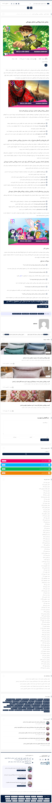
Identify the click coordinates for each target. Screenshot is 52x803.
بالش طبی (48, 501)
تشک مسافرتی (47, 599)
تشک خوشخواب (46, 580)
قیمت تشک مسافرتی (19, 705)
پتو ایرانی (48, 526)
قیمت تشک (27, 705)
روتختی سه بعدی (46, 659)
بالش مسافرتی (47, 513)
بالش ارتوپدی (47, 484)
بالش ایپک (47, 491)
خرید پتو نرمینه (16, 700)
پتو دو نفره (47, 534)
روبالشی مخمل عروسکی (17, 313)
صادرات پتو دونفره (23, 702)
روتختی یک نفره (46, 668)
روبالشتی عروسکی (25, 313)
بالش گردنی (47, 509)
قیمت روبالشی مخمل (45, 707)
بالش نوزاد (47, 518)
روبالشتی (41, 14)
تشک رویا (48, 584)
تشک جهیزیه (47, 576)
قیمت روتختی (36, 707)
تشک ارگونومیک (46, 566)
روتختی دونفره (47, 653)
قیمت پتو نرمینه (36, 710)
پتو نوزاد (48, 559)
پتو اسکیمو (47, 522)
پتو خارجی (48, 532)
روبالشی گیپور (47, 626)
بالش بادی (47, 493)
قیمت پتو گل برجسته (28, 710)
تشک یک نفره (47, 607)
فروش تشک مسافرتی (7, 702)
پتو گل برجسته (47, 547)
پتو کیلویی (48, 545)
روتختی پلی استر (46, 641)
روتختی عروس (47, 662)
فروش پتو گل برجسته (36, 705)
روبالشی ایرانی (47, 616)
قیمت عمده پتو (7, 707)
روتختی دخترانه (46, 651)
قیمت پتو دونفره (30, 708)
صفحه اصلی (46, 14)
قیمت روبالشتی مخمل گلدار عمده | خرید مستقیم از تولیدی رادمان (35, 405)
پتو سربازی (48, 539)
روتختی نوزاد (47, 666)
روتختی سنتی (47, 657)
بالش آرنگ (47, 482)
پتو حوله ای (47, 530)
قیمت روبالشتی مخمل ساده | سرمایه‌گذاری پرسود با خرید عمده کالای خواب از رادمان (31, 381)
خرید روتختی (46, 700)
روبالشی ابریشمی (46, 614)
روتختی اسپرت (47, 632)
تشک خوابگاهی (46, 578)
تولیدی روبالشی (33, 699)
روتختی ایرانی (47, 634)
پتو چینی (48, 528)
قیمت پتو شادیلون (22, 708)
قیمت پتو (46, 708)
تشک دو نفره (47, 582)
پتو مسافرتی (47, 553)
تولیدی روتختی (26, 699)
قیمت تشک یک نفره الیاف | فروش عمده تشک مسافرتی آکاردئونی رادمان (35, 688)
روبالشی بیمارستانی (46, 618)
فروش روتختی (46, 704)
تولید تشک (40, 699)
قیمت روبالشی (10, 705)
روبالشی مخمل (35, 14)
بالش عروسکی (47, 505)
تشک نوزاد (47, 603)
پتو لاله (48, 549)
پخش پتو (5, 710)
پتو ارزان (11, 710)
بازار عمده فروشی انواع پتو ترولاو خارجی (42, 3)
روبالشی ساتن (47, 622)
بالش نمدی (47, 516)
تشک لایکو (47, 593)
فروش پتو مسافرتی (45, 705)
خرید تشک (18, 699)
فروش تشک (15, 702)
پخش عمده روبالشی (33, 313)
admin (40, 59)
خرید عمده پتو (39, 700)
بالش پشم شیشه (46, 497)
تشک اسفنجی (47, 568)
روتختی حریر (47, 649)
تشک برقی (47, 572)
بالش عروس (47, 503)
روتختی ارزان (8, 700)
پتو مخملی (47, 551)
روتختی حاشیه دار (46, 647)
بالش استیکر (47, 486)
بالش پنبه (48, 499)
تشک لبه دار (47, 595)
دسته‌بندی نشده (46, 609)
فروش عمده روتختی (29, 704)
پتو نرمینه (48, 555)
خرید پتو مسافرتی (24, 700)
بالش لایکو (47, 511)
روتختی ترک (47, 643)
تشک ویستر (47, 605)
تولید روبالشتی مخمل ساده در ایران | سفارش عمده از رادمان (36, 358)
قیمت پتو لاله (14, 708)
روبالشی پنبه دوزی (46, 620)
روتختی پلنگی (47, 639)
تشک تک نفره (47, 574)
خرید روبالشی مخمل (11, 699)
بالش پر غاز (47, 495)
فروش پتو (12, 704)
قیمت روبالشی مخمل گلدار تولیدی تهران (35, 334)
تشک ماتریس (47, 597)
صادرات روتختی (38, 702)
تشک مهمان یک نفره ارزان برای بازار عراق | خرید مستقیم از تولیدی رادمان (35, 686)
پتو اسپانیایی (47, 520)
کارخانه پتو (46, 711)
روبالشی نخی (47, 630)
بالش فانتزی (47, 507)
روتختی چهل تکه (46, 645)
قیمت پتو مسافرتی (45, 710)
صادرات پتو (31, 702)
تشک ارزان (46, 699)
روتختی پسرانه (47, 637)
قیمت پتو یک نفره (18, 710)
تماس (21, 276)
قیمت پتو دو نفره (39, 708)
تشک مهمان (47, 601)
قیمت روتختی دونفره (27, 707)
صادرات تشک (46, 702)
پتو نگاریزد (47, 557)
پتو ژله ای (48, 536)
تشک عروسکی (47, 591)
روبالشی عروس (47, 624)
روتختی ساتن (47, 655)
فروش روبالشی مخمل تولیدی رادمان (17, 334)
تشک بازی (48, 570)
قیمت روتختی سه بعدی (17, 707)
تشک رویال (47, 586)
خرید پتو (31, 700)
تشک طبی (48, 589)
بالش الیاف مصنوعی (46, 489)
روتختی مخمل (47, 664)
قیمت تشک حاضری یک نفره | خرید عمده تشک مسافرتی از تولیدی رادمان (35, 684)
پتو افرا (48, 524)
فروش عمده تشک (38, 704)
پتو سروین (48, 541)
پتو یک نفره (47, 561)
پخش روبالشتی (40, 313)
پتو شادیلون (47, 543)
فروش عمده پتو (20, 704)
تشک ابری (48, 564)
